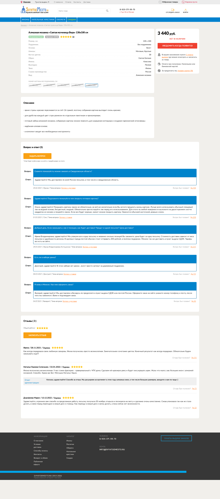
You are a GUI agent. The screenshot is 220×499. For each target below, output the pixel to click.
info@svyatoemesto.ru (112, 450)
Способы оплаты (41, 451)
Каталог (24, 25)
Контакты (77, 2)
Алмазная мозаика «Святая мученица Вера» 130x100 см (50, 25)
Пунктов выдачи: (42, 2)
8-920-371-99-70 (127, 10)
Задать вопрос (37, 156)
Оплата (68, 2)
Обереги (69, 448)
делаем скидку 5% (185, 71)
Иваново (26, 2)
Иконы (69, 441)
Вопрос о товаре (65, 217)
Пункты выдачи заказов (176, 438)
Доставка (86, 2)
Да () (193, 188)
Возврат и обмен (41, 458)
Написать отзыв (37, 335)
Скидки (69, 458)
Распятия (70, 444)
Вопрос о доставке (68, 188)
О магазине (58, 2)
